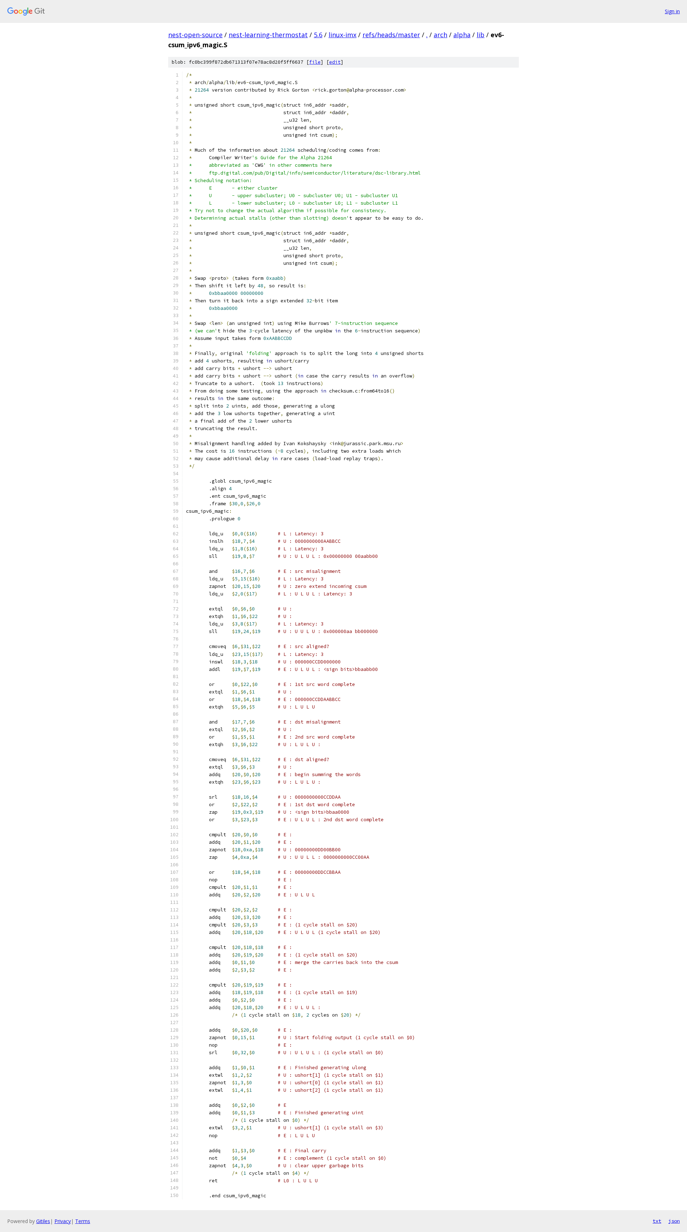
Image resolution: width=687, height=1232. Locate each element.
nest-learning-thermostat (268, 34)
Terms (82, 1221)
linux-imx (342, 34)
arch (440, 34)
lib (480, 34)
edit (335, 62)
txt (657, 1221)
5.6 (318, 34)
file (315, 62)
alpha (462, 34)
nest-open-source (195, 34)
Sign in (672, 11)
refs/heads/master (391, 34)
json (674, 1221)
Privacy (62, 1221)
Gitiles (43, 1221)
